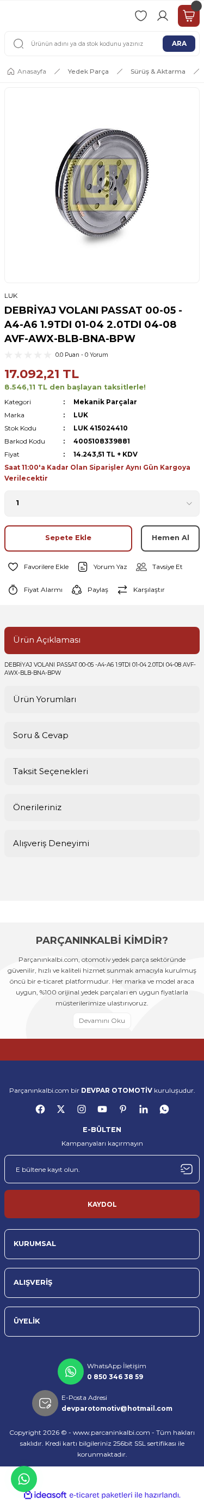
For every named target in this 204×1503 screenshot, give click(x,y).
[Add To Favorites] (36, 567)
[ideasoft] (45, 1495)
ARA (179, 43)
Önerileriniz (37, 807)
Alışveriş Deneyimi (51, 843)
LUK (10, 295)
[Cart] (189, 16)
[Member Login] (162, 15)
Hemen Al (170, 538)
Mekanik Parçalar (105, 402)
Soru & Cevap (41, 735)
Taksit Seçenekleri (50, 771)
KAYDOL (102, 1204)
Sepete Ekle (68, 538)
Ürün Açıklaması (47, 639)
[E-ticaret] (101, 1495)
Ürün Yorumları (44, 699)
